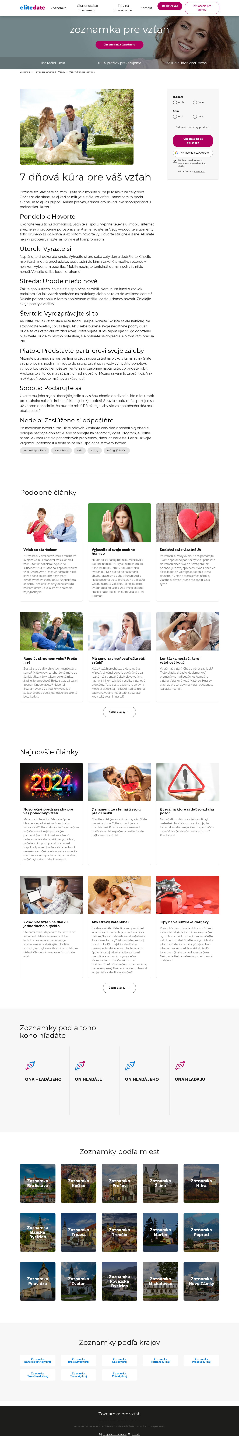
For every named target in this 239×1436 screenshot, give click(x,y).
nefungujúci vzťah (116, 450)
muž (180, 116)
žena (200, 116)
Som (176, 111)
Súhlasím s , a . (191, 163)
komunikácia (61, 450)
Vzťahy (61, 72)
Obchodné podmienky (154, 1426)
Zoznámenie (92, 1426)
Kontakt (146, 8)
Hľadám (178, 97)
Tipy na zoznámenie (123, 8)
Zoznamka (58, 8)
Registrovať (170, 6)
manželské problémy (34, 450)
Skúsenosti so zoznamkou (87, 8)
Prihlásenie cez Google (194, 152)
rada (79, 450)
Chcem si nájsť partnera (119, 44)
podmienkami (195, 160)
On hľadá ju (120, 1426)
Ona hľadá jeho (106, 1426)
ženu (201, 102)
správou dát (183, 163)
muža (181, 102)
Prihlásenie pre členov (202, 7)
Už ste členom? (191, 171)
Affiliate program (135, 1426)
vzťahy (94, 450)
